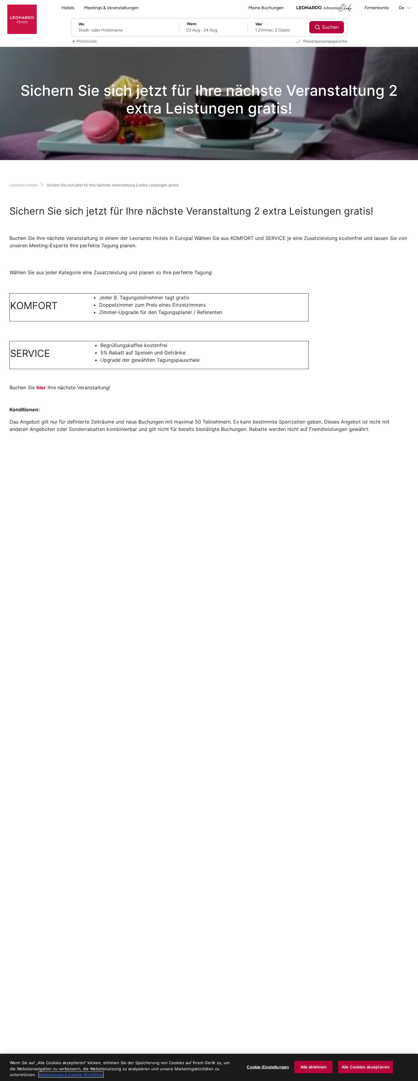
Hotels (68, 7)
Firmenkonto (376, 7)
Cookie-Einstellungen (268, 1066)
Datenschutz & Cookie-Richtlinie (71, 1074)
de (402, 7)
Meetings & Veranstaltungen (111, 7)
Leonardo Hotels (23, 185)
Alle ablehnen (313, 1066)
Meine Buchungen (266, 7)
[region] (209, 1067)
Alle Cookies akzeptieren (365, 1066)
